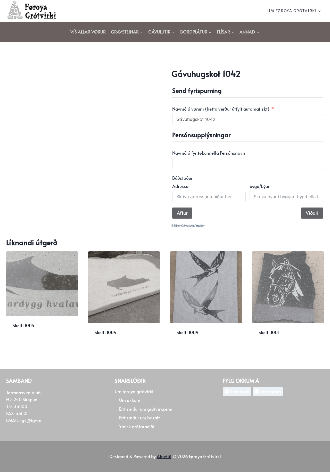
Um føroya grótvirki (134, 391)
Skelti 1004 (106, 332)
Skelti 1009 (188, 332)
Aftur (182, 213)
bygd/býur (259, 186)
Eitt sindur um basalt (139, 418)
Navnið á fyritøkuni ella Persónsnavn (208, 153)
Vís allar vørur (88, 32)
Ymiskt (199, 225)
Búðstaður (182, 178)
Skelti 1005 (23, 325)
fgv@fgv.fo (31, 420)
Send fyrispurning (31, 342)
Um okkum (129, 400)
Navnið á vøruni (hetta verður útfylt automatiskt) (220, 109)
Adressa (180, 186)
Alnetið (164, 456)
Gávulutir (187, 225)
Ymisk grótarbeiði (136, 426)
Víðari (312, 213)
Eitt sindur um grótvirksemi (145, 409)
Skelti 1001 (269, 332)
